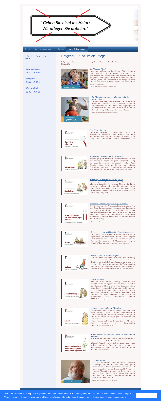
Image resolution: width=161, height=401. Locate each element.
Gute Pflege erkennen (98, 130)
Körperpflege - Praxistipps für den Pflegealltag (106, 156)
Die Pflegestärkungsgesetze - (102, 97)
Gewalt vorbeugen (97, 279)
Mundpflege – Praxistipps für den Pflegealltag (106, 180)
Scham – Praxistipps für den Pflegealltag (106, 308)
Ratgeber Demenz (99, 360)
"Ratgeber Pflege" (99, 69)
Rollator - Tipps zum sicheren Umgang (104, 256)
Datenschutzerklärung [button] (116, 397)
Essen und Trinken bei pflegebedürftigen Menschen (109, 204)
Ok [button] (147, 396)
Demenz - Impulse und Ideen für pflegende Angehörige (112, 232)
